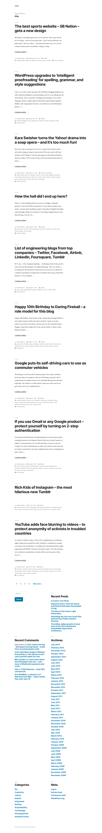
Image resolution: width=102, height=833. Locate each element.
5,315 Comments (58, 60)
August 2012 (57, 660)
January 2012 (57, 681)
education (34, 120)
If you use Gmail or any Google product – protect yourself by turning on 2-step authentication (49, 426)
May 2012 (55, 669)
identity (25, 571)
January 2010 (57, 742)
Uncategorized (21, 813)
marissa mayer (26, 177)
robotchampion (20, 58)
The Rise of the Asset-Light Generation (63, 612)
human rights (18, 571)
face (50, 569)
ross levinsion (22, 179)
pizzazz (58, 177)
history (41, 229)
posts (16, 179)
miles (40, 402)
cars (32, 400)
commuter (37, 400)
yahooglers (41, 179)
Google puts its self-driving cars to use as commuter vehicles (50, 365)
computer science (52, 400)
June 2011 (55, 702)
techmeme (52, 468)
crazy (42, 175)
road (55, 402)
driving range (41, 507)
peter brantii (28, 509)
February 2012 (57, 678)
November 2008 (58, 775)
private (45, 509)
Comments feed (58, 795)
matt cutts (29, 468)
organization (35, 571)
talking (21, 231)
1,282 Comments (21, 233)
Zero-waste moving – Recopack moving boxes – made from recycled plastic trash (30, 646)
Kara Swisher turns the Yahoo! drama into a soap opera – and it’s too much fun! (50, 140)
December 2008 (58, 772)
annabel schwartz (21, 507)
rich (49, 509)
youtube (34, 573)
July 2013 (55, 644)
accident (18, 400)
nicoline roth (21, 509)
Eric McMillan (21, 674)
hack (55, 466)
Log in (53, 789)
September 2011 (58, 693)
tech (46, 289)
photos (53, 177)
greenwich (48, 507)
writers (49, 60)
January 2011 (57, 717)
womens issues (22, 816)
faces (54, 569)
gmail (47, 466)
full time (31, 229)
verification (30, 470)
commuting (43, 400)
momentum (49, 229)
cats (25, 175)
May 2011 (55, 705)
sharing (37, 346)
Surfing (18, 804)
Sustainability (21, 807)
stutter (16, 231)
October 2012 (57, 654)
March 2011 (56, 711)
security (46, 468)
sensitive (51, 571)
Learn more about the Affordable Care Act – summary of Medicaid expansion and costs (30, 662)
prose (26, 346)
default (45, 58)
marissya (39, 177)
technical (42, 346)
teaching (51, 120)
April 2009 (56, 760)
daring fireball (48, 344)
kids (16, 509)
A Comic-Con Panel (60, 601)
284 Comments (20, 292)
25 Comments (20, 575)
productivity (45, 402)
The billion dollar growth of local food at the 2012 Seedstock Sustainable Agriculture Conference (65, 627)
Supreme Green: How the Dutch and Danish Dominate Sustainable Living (66, 606)
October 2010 (57, 727)
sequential (31, 346)
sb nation (39, 60)
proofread (40, 120)
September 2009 (59, 748)
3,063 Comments (21, 181)
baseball (18, 60)
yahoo (36, 179)
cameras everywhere (43, 569)
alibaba (18, 175)
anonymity (25, 569)
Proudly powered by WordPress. (27, 827)
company (32, 175)
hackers (17, 468)
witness (29, 573)
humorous (57, 175)
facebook (33, 289)
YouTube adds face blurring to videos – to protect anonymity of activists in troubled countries (50, 529)
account (18, 466)
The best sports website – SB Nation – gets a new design (47, 28)
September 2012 (58, 657)
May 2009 (55, 757)
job (44, 229)
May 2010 (55, 733)
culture (18, 795)
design (27, 60)
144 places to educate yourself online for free (30, 655)
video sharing (18, 573)
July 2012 (55, 663)
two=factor (23, 470)
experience (27, 402)
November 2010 (58, 724)
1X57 (17, 6)
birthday (26, 344)
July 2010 (55, 730)
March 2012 (56, 675)
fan (30, 60)
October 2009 (57, 745)
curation (41, 344)
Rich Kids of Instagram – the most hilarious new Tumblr (43, 489)
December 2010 (58, 720)
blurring (34, 569)
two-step (17, 470)
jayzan (60, 507)
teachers (46, 120)
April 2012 (55, 672)
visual (24, 573)
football (34, 60)
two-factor (58, 468)
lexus (36, 402)
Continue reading (22, 52)
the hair (29, 179)
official (29, 571)
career (21, 229)
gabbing (36, 229)
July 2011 (55, 699)
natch (44, 177)
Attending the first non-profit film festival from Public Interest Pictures (66, 618)
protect (41, 468)
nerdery (49, 177)
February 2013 (57, 648)
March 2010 (56, 736)
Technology (49, 173)
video (58, 571)
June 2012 (55, 666)
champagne (33, 507)
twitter (54, 289)
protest (46, 571)
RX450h (17, 404)
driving (21, 402)
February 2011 (57, 714)
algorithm (24, 400)
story (58, 229)
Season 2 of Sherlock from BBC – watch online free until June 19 (30, 676)
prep (41, 509)
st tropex (53, 509)
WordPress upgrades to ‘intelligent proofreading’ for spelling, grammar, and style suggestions (49, 80)
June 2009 (56, 754)
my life (55, 229)
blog (23, 60)
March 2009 (56, 763)
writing (57, 120)
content (38, 175)
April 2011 (55, 708)
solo (28, 404)
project (52, 402)
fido (16, 669)
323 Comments (20, 123)
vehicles (35, 404)
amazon (24, 466)
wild (32, 179)
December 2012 (58, 651)
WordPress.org (57, 798)
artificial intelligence (22, 120)
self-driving (23, 404)
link (20, 346)
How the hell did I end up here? (41, 196)
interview (55, 344)
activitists (19, 569)
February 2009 (57, 766)
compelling (35, 344)
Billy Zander (20, 659)
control (17, 402)
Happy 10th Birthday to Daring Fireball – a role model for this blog (50, 309)
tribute (47, 346)
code (43, 466)
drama (46, 175)
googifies (51, 175)
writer (51, 346)
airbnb (18, 289)
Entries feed (56, 792)
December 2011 (58, 684)
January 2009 (57, 769)
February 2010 (57, 739)
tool (56, 571)
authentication (34, 466)
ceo (28, 175)
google (32, 402)
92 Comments (20, 472)
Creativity (19, 792)
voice (25, 231)
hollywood (19, 801)
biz (16, 789)
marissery (33, 177)
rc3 (43, 289)
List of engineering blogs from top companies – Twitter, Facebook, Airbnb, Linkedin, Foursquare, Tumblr (48, 252)
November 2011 (58, 687)
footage (58, 569)
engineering (27, 289)
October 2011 (57, 690)
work (39, 404)
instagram (54, 507)
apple (18, 344)
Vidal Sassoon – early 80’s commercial (30, 670)
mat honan (23, 468)
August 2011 (56, 696)
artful (21, 344)
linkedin (39, 289)
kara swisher (18, 177)
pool (38, 509)
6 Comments (19, 348)
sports (44, 60)
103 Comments (20, 406)
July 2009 (55, 751)
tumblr (49, 289)
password (35, 468)
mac (23, 346)
